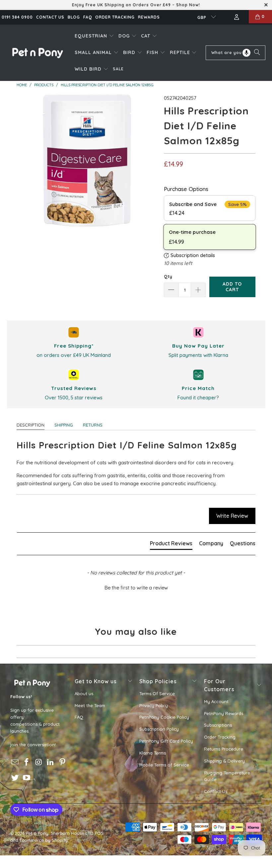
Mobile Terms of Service (164, 764)
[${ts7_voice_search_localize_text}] (246, 52)
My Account (216, 701)
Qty (168, 276)
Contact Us (215, 791)
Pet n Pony (37, 833)
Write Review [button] (232, 515)
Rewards (149, 17)
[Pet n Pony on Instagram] (39, 762)
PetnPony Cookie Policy (164, 717)
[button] (94, 36)
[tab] (171, 545)
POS (99, 833)
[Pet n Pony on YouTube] (27, 778)
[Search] (257, 52)
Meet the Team (90, 705)
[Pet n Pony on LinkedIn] (51, 762)
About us (84, 693)
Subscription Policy (159, 729)
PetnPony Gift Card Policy (166, 741)
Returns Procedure (223, 749)
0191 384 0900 (17, 17)
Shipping (63, 425)
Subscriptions (218, 725)
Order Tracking (115, 17)
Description (30, 425)
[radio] (209, 208)
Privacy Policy (153, 705)
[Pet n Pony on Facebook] (27, 762)
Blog (74, 17)
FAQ (87, 17)
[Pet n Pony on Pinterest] (62, 762)
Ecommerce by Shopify (44, 840)
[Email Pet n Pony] (15, 762)
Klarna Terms (152, 753)
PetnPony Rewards (223, 713)
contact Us (50, 17)
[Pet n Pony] (37, 52)
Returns (92, 425)
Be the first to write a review (136, 587)
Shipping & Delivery (224, 760)
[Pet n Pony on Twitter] (15, 778)
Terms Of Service (157, 693)
